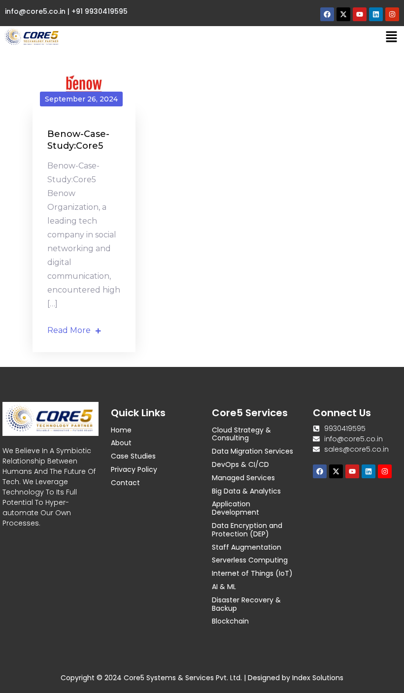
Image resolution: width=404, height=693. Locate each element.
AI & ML (224, 587)
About (121, 443)
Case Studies (133, 456)
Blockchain (230, 621)
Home (121, 430)
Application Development (235, 508)
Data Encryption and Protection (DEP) (247, 530)
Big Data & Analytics (246, 491)
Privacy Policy (134, 469)
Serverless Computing (250, 560)
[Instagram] (392, 14)
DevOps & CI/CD (240, 464)
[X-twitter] (343, 14)
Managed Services (243, 478)
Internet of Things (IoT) (252, 573)
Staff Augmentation (246, 547)
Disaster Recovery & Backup (246, 604)
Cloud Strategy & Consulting (241, 434)
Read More (69, 330)
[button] (392, 37)
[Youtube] (360, 14)
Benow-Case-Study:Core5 (78, 140)
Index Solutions (317, 678)
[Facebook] (327, 14)
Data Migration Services (252, 451)
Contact (125, 483)
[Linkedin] (376, 14)
